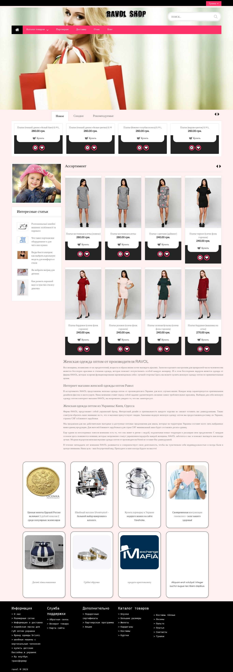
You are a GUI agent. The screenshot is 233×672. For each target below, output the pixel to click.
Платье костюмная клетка (123, 234)
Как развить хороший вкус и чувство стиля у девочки (42, 285)
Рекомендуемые (103, 116)
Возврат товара (59, 623)
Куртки (125, 635)
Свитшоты (161, 632)
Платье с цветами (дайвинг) (163, 234)
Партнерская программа (99, 622)
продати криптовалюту (139, 582)
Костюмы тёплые (165, 615)
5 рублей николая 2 (49, 516)
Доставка (81, 29)
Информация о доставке (28, 622)
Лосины (160, 619)
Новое (60, 116)
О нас (97, 29)
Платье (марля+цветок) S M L (194, 127)
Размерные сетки (24, 618)
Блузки (125, 614)
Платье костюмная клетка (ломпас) (83, 234)
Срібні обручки (92, 582)
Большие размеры (131, 618)
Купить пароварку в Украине (139, 512)
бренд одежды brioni (27, 635)
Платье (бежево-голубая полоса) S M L (142, 127)
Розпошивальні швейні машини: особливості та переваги (43, 227)
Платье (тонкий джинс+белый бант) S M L (38, 127)
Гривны (213, 3)
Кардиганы (127, 626)
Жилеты (125, 622)
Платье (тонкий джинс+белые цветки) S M (90, 127)
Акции (88, 626)
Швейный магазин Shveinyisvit (91, 512)
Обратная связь (59, 619)
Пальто (160, 623)
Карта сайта (56, 628)
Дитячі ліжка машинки (44, 582)
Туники (160, 636)
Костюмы (125, 631)
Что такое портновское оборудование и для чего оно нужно (42, 241)
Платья (160, 628)
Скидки (79, 116)
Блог (110, 29)
